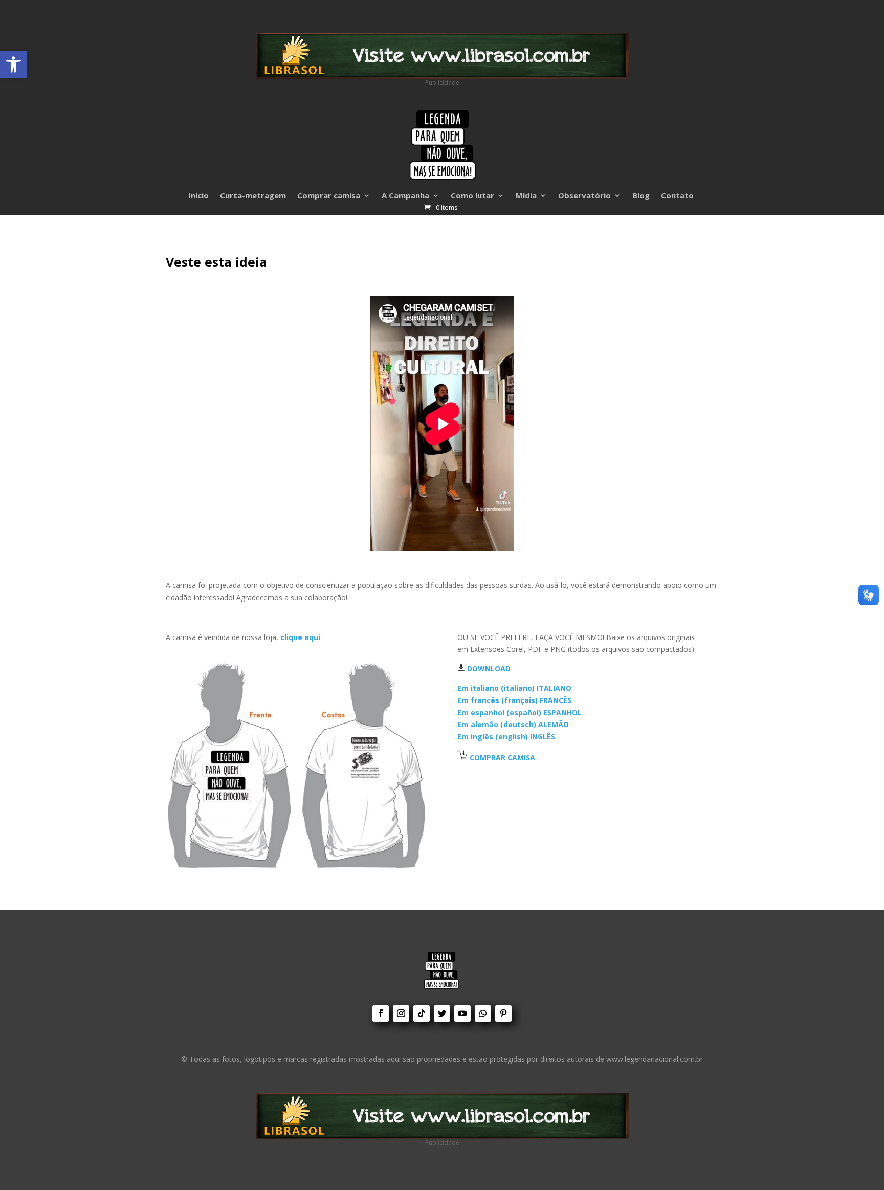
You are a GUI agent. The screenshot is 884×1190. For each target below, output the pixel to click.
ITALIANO (514, 688)
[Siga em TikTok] (421, 1013)
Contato (677, 196)
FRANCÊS (514, 700)
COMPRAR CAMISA (502, 757)
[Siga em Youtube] (462, 1013)
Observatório (584, 196)
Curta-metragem (253, 196)
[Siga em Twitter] (442, 1013)
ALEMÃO (513, 724)
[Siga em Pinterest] (503, 1013)
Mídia (526, 196)
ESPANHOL (519, 712)
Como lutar (472, 196)
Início (198, 196)
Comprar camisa (328, 196)
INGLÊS (506, 736)
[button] (13, 64)
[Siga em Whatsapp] (483, 1013)
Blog (641, 196)
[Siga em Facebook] (380, 1013)
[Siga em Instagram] (401, 1013)
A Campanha (405, 196)
